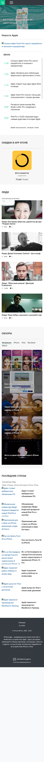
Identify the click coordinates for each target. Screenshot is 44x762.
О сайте (22, 625)
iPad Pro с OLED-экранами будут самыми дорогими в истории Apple (25, 118)
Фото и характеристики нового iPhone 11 (22, 457)
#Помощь (10, 485)
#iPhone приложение (20, 485)
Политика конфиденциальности (22, 662)
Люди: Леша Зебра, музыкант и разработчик (22, 315)
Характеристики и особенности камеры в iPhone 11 (19, 408)
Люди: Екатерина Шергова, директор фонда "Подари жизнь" (21, 223)
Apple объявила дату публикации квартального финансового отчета (25, 74)
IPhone (16, 343)
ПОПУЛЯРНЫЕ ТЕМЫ (9, 482)
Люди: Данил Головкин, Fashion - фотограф (21, 253)
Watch (4, 346)
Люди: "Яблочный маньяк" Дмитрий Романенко (18, 284)
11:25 (6, 74)
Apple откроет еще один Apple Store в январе (26, 85)
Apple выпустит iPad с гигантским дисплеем (31, 589)
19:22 (6, 118)
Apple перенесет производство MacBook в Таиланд (30, 605)
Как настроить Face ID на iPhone (32, 541)
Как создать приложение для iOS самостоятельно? (17, 21)
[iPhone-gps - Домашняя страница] (2, 2)
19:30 (6, 107)
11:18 (6, 85)
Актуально (6, 343)
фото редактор (22, 173)
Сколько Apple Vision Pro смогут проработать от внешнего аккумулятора (21, 43)
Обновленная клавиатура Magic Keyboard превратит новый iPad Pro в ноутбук (31, 509)
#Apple (4, 485)
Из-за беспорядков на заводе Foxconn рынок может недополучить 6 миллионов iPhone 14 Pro (32, 557)
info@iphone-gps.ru (24, 659)
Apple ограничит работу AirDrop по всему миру (30, 573)
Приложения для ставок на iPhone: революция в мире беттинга (30, 526)
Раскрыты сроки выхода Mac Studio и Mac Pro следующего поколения (23, 107)
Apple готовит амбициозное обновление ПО (28, 493)
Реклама (22, 623)
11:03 (6, 96)
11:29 (6, 63)
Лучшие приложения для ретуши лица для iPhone (21, 362)
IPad (23, 343)
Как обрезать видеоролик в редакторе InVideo (17, 385)
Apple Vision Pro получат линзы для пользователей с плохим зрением (26, 96)
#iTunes (30, 485)
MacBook (31, 343)
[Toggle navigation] (11, 2)
